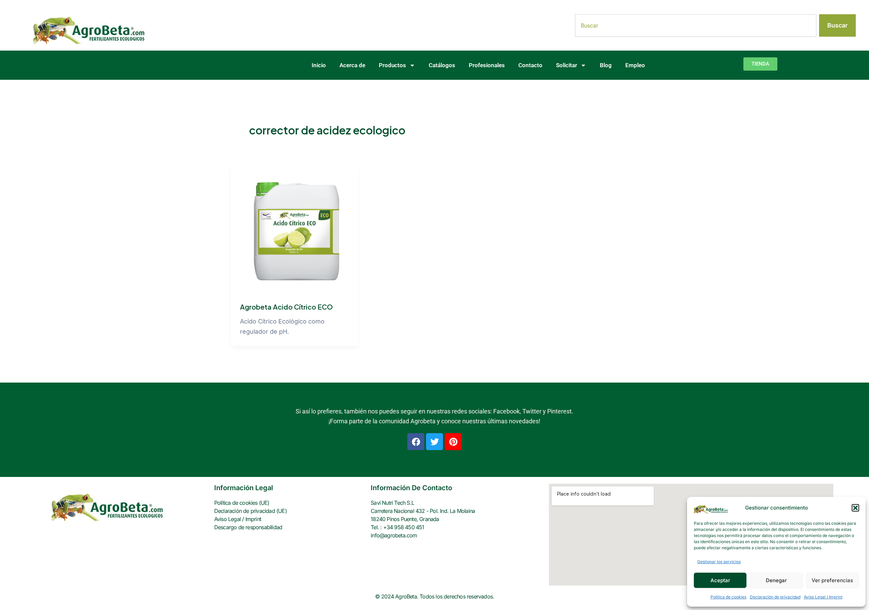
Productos (392, 65)
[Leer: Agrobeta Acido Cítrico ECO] (294, 229)
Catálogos (442, 65)
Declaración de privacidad (775, 596)
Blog (606, 65)
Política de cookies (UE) (242, 502)
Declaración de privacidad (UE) (250, 510)
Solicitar (566, 65)
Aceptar (720, 580)
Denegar (776, 580)
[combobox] (695, 25)
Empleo (635, 65)
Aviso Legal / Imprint (823, 596)
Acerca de (352, 65)
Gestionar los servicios (719, 561)
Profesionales (487, 65)
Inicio (319, 65)
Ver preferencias (832, 580)
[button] (855, 507)
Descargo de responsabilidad (248, 527)
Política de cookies (728, 596)
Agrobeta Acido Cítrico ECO (286, 306)
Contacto (530, 65)
